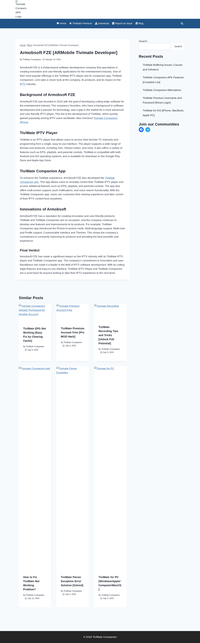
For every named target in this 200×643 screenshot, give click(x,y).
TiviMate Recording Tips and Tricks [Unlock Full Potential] (108, 335)
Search (143, 41)
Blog (141, 23)
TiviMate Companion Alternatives (162, 90)
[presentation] (35, 313)
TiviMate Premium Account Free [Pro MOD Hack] (72, 332)
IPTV (23, 84)
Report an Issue (123, 23)
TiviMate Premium (82, 23)
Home (63, 23)
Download (103, 23)
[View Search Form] (182, 23)
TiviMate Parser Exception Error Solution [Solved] (72, 581)
